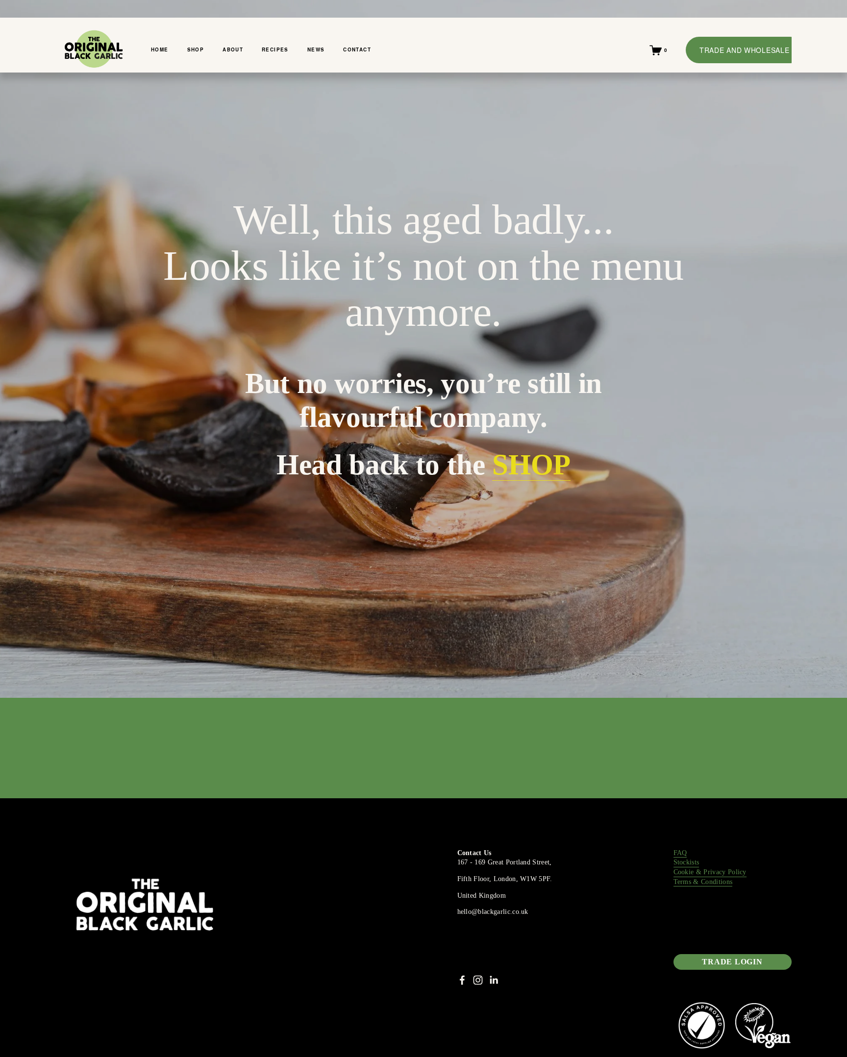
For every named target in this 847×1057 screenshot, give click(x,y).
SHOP (195, 49)
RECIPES (275, 49)
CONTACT (357, 49)
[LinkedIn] (493, 980)
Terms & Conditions (703, 881)
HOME (160, 49)
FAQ (680, 853)
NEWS (316, 49)
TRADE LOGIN (732, 962)
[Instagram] (478, 980)
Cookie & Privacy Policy (710, 872)
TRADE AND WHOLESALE (744, 50)
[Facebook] (462, 980)
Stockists (686, 862)
